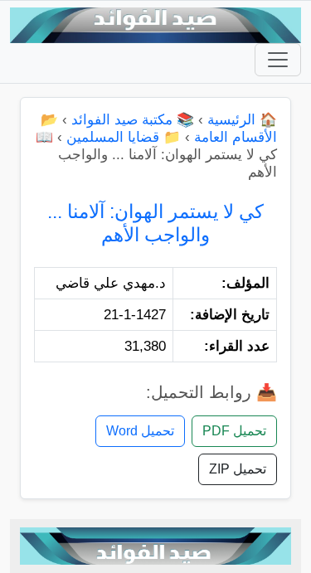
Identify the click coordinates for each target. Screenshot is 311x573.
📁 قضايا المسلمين (123, 137)
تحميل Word (140, 431)
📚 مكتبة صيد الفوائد (132, 120)
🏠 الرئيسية (242, 120)
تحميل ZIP (237, 469)
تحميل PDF (234, 431)
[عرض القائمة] (278, 59)
